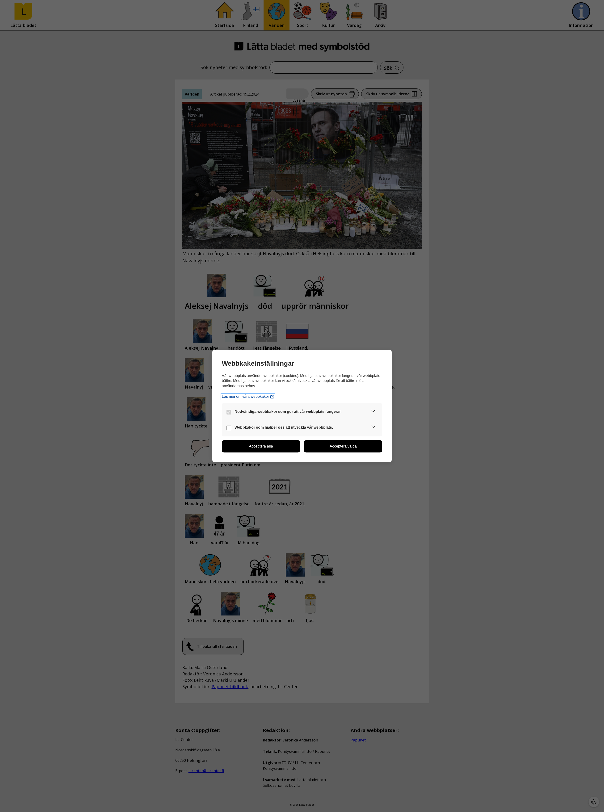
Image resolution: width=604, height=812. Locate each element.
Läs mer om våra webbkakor (245, 396)
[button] (373, 412)
